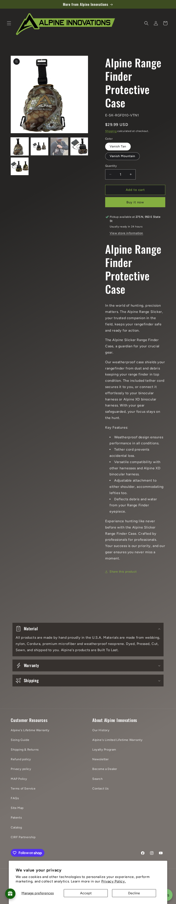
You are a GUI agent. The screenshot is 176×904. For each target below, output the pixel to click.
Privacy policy (21, 769)
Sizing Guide (20, 740)
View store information (126, 233)
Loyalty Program (104, 749)
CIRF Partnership (23, 837)
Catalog (16, 827)
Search (97, 779)
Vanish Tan (118, 146)
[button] (9, 23)
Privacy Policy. (113, 881)
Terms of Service (23, 788)
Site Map (17, 808)
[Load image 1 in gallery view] (20, 146)
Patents (16, 817)
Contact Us (100, 788)
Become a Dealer (104, 769)
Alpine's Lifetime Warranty (30, 730)
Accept (86, 893)
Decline (134, 893)
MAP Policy (19, 779)
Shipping (111, 131)
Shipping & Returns (25, 749)
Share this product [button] (123, 571)
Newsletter (100, 759)
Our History (101, 730)
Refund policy (21, 759)
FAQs (15, 798)
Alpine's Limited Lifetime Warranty (117, 740)
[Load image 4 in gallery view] (79, 146)
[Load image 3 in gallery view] (59, 146)
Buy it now (135, 202)
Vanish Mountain (122, 156)
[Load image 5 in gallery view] (20, 166)
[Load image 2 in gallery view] (40, 146)
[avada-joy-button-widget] (10, 894)
